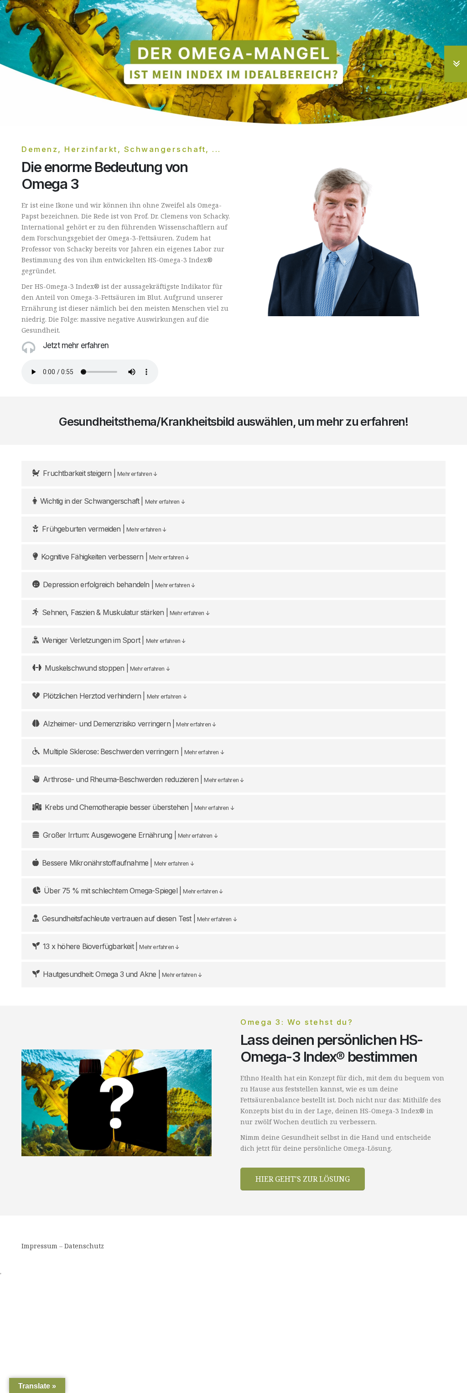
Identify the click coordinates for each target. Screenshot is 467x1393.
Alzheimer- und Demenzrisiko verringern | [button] (129, 723)
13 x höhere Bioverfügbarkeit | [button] (111, 946)
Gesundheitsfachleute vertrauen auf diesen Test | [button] (139, 918)
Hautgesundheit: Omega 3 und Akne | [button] (122, 974)
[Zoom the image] (116, 1054)
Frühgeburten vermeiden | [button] (104, 528)
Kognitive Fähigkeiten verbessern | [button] (115, 556)
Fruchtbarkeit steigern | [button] (100, 473)
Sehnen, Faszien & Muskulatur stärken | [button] (125, 612)
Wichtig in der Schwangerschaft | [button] (112, 501)
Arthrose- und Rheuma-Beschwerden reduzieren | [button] (143, 779)
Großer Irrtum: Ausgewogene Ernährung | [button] (130, 835)
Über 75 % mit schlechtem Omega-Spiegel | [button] (133, 890)
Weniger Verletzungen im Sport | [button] (113, 640)
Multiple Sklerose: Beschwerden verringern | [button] (133, 751)
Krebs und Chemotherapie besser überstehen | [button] (139, 807)
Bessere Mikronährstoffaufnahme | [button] (118, 862)
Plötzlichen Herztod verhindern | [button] (115, 695)
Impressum (39, 1246)
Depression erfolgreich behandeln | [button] (119, 584)
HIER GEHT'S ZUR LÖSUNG (302, 1179)
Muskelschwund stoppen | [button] (107, 668)
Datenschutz (84, 1246)
